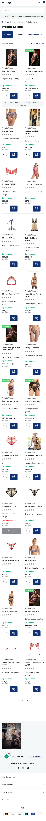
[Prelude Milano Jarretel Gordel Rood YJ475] (34, 648)
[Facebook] (18, 767)
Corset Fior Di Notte (33, 456)
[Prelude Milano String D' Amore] (34, 333)
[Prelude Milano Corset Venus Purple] (34, 57)
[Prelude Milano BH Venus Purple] (34, 597)
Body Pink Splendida (34, 184)
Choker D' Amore (9, 238)
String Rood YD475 (10, 560)
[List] (43, 43)
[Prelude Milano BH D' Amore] (34, 546)
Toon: (33, 43)
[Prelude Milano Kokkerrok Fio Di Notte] (34, 117)
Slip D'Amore (7, 131)
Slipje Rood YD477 (10, 455)
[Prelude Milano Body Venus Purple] (11, 387)
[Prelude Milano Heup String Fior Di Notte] (34, 279)
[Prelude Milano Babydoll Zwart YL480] (34, 223)
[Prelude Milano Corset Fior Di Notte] (34, 441)
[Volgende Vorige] (27, 700)
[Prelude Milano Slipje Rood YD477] (11, 441)
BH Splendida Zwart (11, 611)
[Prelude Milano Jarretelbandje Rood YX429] (11, 648)
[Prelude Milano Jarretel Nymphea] (34, 387)
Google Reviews (35, 756)
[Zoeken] (40, 11)
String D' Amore (32, 348)
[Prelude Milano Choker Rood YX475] (11, 279)
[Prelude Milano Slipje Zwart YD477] (11, 492)
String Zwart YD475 (33, 507)
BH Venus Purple (32, 612)
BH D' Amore (30, 561)
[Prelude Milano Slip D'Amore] (11, 117)
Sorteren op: (22, 34)
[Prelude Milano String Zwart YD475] (34, 492)
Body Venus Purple (10, 401)
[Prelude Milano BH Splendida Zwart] (11, 597)
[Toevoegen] (14, 96)
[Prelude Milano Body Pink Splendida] (34, 170)
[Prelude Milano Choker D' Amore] (11, 223)
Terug (6, 22)
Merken (20, 22)
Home (12, 22)
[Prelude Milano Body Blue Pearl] (11, 57)
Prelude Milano (7, 68)
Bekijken (11, 531)
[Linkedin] (28, 767)
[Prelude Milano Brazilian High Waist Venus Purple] (11, 333)
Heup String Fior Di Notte (33, 295)
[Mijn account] (39, 3)
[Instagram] (23, 767)
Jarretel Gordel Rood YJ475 (34, 664)
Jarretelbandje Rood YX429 (11, 664)
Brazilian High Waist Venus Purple (11, 349)
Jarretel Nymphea (33, 401)
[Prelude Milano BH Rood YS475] (11, 170)
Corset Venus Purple (34, 71)
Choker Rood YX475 (11, 294)
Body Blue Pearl (8, 71)
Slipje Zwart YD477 (10, 506)
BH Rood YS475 (8, 184)
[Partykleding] (13, 3)
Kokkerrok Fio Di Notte (32, 132)
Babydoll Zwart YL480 (31, 239)
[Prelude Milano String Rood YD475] (11, 546)
